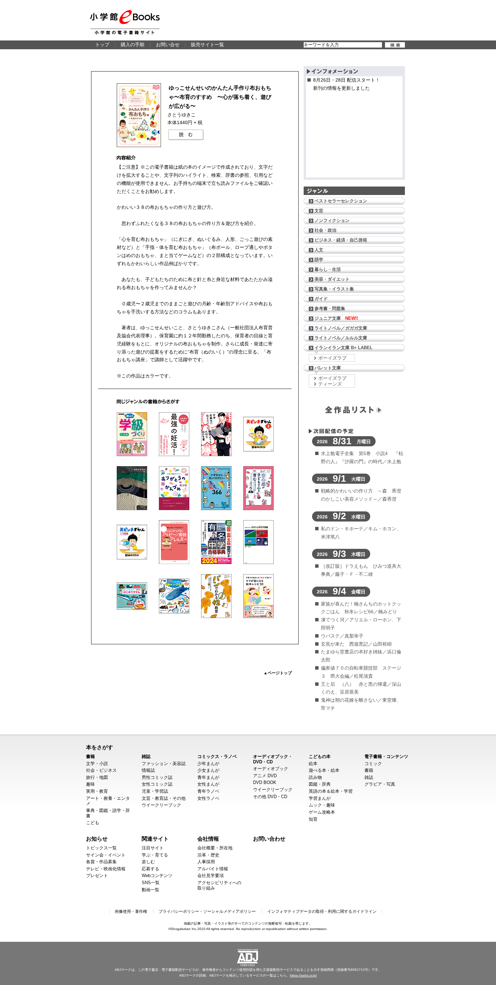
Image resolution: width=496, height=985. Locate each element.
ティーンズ (330, 384)
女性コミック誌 (157, 784)
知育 (313, 819)
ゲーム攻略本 (322, 812)
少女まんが (208, 770)
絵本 (313, 763)
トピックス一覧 (101, 847)
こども (92, 822)
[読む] (185, 135)
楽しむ (148, 861)
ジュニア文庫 (336, 318)
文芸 (318, 210)
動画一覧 (150, 889)
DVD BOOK (264, 782)
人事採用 (206, 861)
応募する (150, 868)
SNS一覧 (151, 882)
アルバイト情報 (212, 868)
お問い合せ (168, 44)
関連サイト (155, 839)
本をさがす (99, 747)
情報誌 (148, 770)
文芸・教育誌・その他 (164, 798)
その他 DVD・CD (270, 796)
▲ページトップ (278, 673)
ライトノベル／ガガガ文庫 (340, 328)
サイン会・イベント (106, 854)
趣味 (90, 784)
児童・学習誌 (155, 791)
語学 (318, 259)
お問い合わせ (269, 839)
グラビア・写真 (379, 784)
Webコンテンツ (157, 875)
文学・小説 (97, 763)
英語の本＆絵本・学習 (331, 791)
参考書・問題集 (329, 308)
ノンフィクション (332, 220)
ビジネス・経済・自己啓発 (340, 240)
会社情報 (208, 839)
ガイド (321, 298)
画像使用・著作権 (131, 911)
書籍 (90, 756)
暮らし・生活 (327, 269)
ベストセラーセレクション (340, 200)
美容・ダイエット (332, 279)
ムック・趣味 (322, 805)
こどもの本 (320, 756)
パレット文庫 (327, 367)
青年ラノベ (208, 791)
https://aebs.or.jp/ (303, 975)
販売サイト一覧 (207, 44)
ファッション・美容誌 (164, 763)
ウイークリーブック (161, 805)
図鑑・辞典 (320, 784)
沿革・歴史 (208, 854)
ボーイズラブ (332, 358)
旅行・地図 (97, 777)
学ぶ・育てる (155, 854)
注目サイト (153, 847)
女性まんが (208, 784)
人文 (318, 249)
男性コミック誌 (157, 777)
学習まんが (320, 798)
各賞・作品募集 (101, 861)
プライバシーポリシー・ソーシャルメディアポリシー (207, 911)
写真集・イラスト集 (334, 288)
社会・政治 (325, 230)
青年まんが (208, 777)
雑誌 (146, 756)
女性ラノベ (208, 798)
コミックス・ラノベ (217, 756)
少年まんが (208, 763)
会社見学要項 (210, 875)
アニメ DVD (265, 775)
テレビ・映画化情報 (106, 868)
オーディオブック (270, 768)
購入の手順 (132, 44)
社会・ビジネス (101, 770)
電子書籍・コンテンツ (386, 756)
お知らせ (97, 839)
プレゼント (97, 875)
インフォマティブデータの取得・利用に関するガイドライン (322, 911)
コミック (373, 763)
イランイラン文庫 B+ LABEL (343, 347)
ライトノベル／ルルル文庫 (340, 337)
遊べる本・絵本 (324, 770)
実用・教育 (97, 791)
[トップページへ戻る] (124, 22)
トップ (102, 44)
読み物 (315, 777)
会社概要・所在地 (214, 847)
